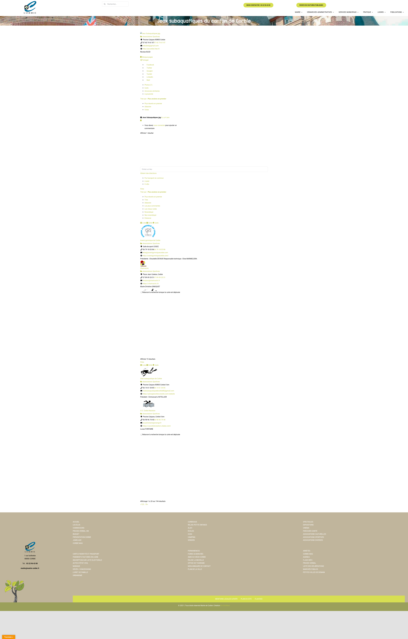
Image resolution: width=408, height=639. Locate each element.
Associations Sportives (151, 37)
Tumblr (149, 74)
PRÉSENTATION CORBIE (82, 537)
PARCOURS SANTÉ (310, 531)
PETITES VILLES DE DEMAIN (314, 572)
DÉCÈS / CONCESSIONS (82, 569)
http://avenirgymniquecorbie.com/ (156, 256)
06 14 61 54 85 (159, 388)
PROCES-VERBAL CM (81, 531)
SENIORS (191, 540)
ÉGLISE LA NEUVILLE (196, 560)
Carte (146, 88)
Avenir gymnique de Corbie (150, 240)
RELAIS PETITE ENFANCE (197, 525)
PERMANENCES (194, 551)
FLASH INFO (307, 560)
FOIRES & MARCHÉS (195, 554)
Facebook (150, 65)
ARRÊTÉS (306, 551)
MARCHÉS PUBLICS (310, 569)
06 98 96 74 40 (159, 420)
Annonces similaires (152, 91)
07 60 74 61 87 (159, 43)
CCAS (190, 534)
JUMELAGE (77, 540)
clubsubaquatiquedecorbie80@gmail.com (158, 391)
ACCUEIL (76, 522)
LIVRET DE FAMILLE (80, 572)
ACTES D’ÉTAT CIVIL (80, 563)
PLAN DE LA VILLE (195, 569)
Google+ (149, 71)
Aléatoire (147, 107)
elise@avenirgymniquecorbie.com (155, 253)
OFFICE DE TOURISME (196, 563)
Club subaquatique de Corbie (151, 379)
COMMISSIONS (78, 528)
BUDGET (76, 534)
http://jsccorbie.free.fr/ (151, 49)
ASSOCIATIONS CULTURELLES (314, 534)
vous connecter (159, 125)
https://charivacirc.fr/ (151, 284)
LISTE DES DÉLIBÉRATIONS (313, 566)
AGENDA (306, 557)
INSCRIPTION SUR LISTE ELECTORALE (87, 560)
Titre (146, 200)
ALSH (190, 528)
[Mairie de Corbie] (30, 2)
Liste (144, 223)
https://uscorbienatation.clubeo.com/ (157, 426)
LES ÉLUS (76, 525)
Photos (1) (148, 85)
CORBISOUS (192, 522)
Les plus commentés (152, 206)
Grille (150, 223)
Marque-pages (147, 57)
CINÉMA (306, 528)
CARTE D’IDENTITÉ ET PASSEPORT (86, 554)
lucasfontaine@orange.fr (152, 423)
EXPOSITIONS (308, 525)
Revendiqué (148, 212)
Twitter (149, 68)
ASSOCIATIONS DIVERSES (313, 540)
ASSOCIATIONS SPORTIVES (313, 537)
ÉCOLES (191, 531)
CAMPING (191, 537)
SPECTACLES (308, 522)
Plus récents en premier (153, 104)
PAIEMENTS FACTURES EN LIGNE (85, 557)
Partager (145, 60)
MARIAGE (76, 566)
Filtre (142, 189)
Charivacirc (144, 268)
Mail (148, 80)
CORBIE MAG (78, 543)
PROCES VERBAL (309, 563)
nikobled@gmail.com (151, 46)
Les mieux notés (150, 209)
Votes (146, 110)
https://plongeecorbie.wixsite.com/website (159, 394)
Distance (147, 218)
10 (146, 504)
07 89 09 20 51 (159, 277)
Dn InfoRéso (225, 606)
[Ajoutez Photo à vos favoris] (141, 121)
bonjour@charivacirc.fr (151, 280)
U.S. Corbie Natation (147, 411)
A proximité (148, 94)
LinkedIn (149, 77)
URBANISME (77, 575)
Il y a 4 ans (165, 117)
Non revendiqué (150, 215)
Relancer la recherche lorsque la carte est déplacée (161, 292)
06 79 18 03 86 (159, 249)
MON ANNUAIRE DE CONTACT (199, 566)
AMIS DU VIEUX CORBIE (197, 557)
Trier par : (153, 99)
